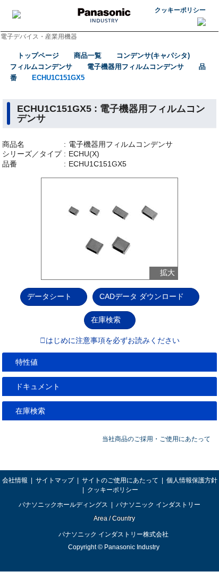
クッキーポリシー (180, 10)
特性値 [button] (26, 362)
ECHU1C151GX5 (58, 78)
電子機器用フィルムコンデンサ (135, 67)
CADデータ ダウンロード (141, 296)
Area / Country (113, 518)
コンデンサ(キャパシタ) (153, 55)
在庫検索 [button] (30, 411)
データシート (49, 296)
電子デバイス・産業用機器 (39, 36)
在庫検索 (106, 319)
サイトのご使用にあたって (120, 480)
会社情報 (15, 480)
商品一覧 (88, 55)
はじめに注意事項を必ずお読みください (113, 341)
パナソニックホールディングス (63, 504)
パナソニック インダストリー (158, 504)
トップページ (38, 55)
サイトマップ (55, 480)
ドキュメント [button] (37, 386)
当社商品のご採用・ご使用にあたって (156, 439)
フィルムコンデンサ (41, 67)
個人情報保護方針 (191, 480)
